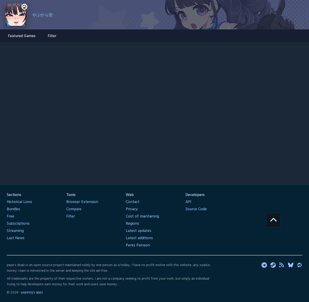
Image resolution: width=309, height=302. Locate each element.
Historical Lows (19, 202)
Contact (132, 202)
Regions (132, 223)
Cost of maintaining (142, 216)
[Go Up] (273, 220)
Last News (15, 238)
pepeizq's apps (32, 292)
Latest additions (139, 238)
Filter (52, 36)
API (188, 202)
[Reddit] (299, 265)
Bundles (13, 209)
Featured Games (22, 36)
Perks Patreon (138, 245)
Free (10, 216)
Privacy (132, 209)
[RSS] (282, 265)
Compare (73, 209)
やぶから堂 (42, 14)
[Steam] (273, 265)
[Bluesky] (290, 265)
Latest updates (138, 231)
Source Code (196, 209)
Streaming (15, 231)
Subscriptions (18, 223)
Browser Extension (82, 202)
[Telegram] (264, 265)
